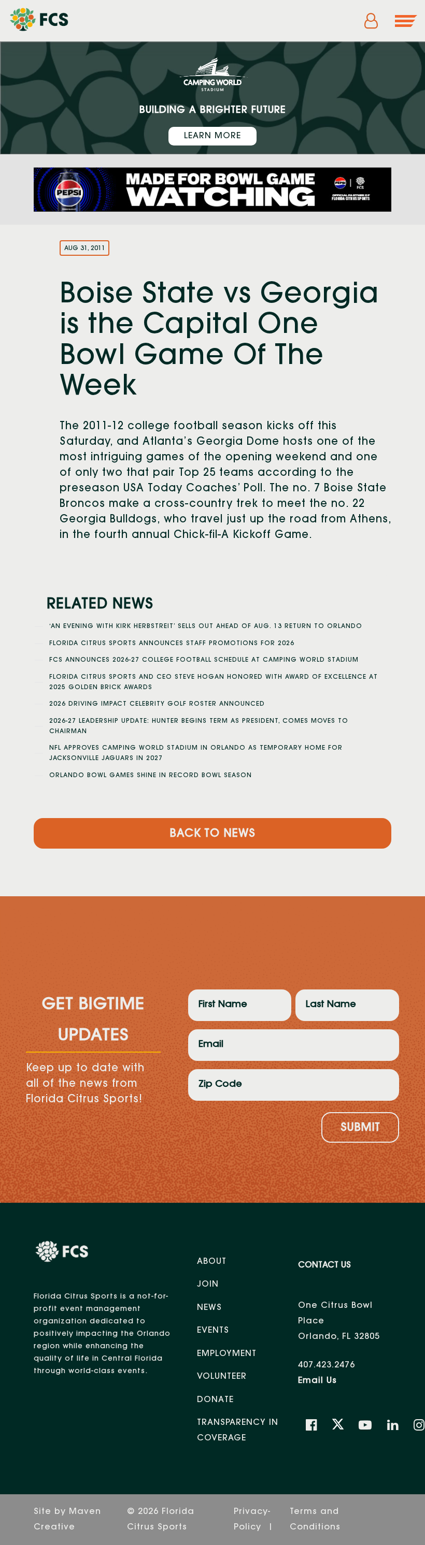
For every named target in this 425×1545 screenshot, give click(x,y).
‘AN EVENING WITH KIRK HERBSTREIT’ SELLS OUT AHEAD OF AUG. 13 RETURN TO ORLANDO (205, 626)
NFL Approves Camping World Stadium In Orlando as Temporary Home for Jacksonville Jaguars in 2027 (196, 753)
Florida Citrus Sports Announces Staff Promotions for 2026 (171, 643)
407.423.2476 (326, 1365)
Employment (227, 1354)
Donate (215, 1400)
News (209, 1308)
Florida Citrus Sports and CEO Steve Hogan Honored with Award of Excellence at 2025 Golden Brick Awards (213, 682)
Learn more (212, 136)
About (211, 1262)
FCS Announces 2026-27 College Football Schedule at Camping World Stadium (204, 660)
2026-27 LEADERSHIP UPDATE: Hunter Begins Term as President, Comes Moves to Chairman (198, 726)
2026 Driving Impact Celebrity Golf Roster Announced (157, 704)
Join (208, 1284)
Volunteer (222, 1377)
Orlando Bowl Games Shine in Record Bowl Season (150, 776)
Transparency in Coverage (237, 1430)
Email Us (317, 1381)
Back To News (212, 834)
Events (213, 1331)
